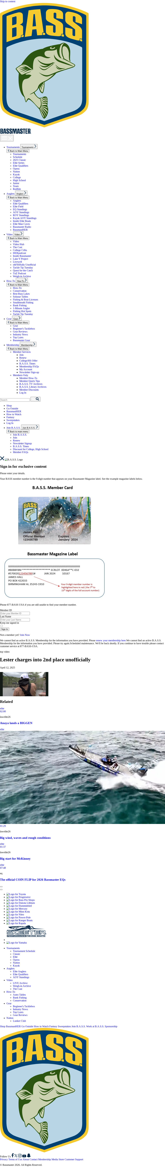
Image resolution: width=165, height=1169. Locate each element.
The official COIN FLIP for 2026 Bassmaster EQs (32, 879)
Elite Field (18, 206)
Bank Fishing (20, 305)
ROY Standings (21, 215)
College (17, 177)
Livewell (17, 261)
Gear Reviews (20, 331)
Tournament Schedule (24, 951)
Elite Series (18, 162)
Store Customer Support (71, 1159)
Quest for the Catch (23, 270)
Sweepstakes (12, 420)
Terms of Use (15, 1159)
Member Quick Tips (29, 381)
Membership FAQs (29, 366)
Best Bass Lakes (21, 293)
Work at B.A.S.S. (95, 1026)
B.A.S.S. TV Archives (30, 384)
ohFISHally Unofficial (24, 264)
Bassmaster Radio (22, 226)
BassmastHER (20, 229)
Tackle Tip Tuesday (23, 267)
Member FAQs (20, 452)
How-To (10, 281)
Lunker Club (19, 1021)
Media (55, 1159)
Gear (8, 318)
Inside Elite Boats (22, 221)
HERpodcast (19, 253)
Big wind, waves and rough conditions (25, 837)
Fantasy (10, 417)
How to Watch (13, 414)
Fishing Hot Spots (22, 311)
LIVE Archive (20, 983)
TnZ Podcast (19, 273)
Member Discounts (29, 389)
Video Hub (18, 244)
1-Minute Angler (21, 308)
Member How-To (28, 378)
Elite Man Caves (21, 224)
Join (21, 354)
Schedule (17, 157)
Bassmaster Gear (21, 340)
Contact (34, 1159)
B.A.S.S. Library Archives (32, 386)
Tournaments (13, 147)
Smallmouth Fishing (23, 302)
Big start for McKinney (15, 858)
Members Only (20, 375)
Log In (22, 392)
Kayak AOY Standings (24, 218)
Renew (23, 357)
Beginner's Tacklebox (24, 328)
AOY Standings (21, 212)
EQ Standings (20, 209)
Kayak (16, 174)
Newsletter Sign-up (29, 372)
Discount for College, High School (30, 449)
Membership (12, 345)
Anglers (10, 193)
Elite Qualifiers (20, 165)
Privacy (4, 1159)
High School (19, 180)
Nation (16, 171)
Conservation (19, 290)
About (26, 1159)
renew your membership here (111, 640)
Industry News (20, 334)
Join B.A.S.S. (13, 427)
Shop (9, 405)
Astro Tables (19, 994)
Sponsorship (111, 1026)
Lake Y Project (20, 258)
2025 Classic (19, 160)
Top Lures (18, 337)
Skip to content (7, 1)
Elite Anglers (19, 971)
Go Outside (12, 408)
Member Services (22, 352)
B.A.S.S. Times (27, 363)
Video (9, 234)
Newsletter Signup (22, 443)
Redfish (17, 189)
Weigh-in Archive (22, 276)
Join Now (25, 635)
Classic (16, 954)
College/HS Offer (28, 360)
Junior (16, 183)
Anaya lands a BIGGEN (16, 723)
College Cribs (20, 250)
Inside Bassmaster (22, 256)
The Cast (17, 247)
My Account (25, 369)
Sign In (4, 629)
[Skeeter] (26, 939)
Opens (16, 168)
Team (16, 186)
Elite (15, 956)
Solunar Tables (20, 296)
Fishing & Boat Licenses (25, 299)
